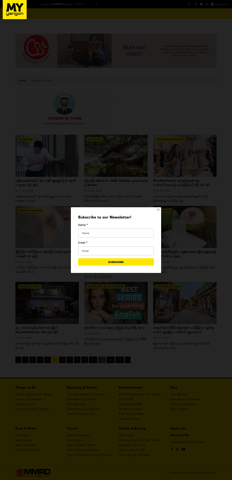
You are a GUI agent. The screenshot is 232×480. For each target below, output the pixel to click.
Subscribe (116, 262)
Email (83, 242)
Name (83, 225)
